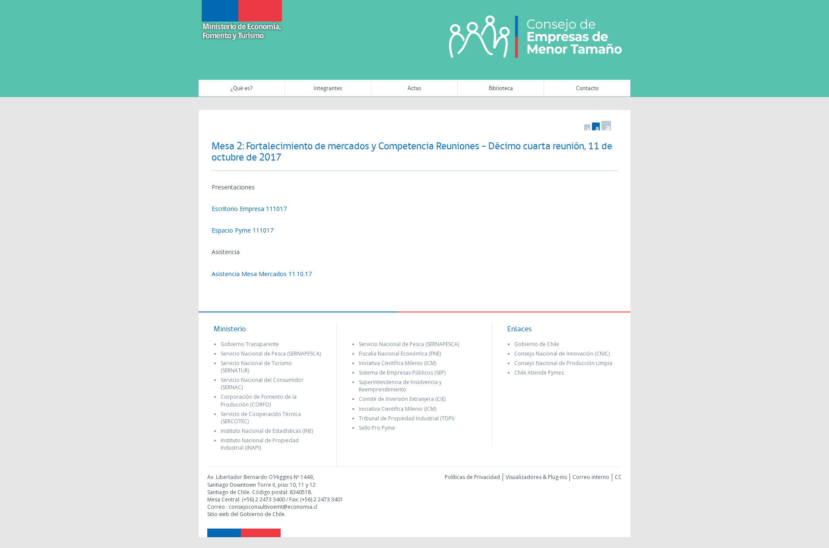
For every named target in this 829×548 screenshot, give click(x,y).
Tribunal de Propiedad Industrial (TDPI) (406, 418)
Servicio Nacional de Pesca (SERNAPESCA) (271, 353)
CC (618, 477)
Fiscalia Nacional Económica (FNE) (400, 353)
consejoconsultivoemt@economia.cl (273, 506)
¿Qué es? (242, 88)
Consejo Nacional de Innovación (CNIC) (562, 353)
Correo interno (591, 477)
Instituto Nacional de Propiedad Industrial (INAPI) (260, 444)
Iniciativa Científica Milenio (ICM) (397, 363)
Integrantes (327, 88)
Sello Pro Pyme (377, 427)
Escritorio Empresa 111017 (249, 209)
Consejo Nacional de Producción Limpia (563, 363)
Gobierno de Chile (536, 344)
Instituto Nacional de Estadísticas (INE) (267, 431)
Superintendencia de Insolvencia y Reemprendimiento (400, 385)
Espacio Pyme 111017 (242, 230)
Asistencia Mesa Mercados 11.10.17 (262, 274)
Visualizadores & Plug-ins (536, 477)
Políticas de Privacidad (472, 477)
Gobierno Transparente (250, 344)
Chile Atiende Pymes (539, 372)
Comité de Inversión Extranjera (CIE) (402, 399)
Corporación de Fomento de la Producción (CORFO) (259, 400)
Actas (414, 88)
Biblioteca (501, 88)
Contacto (587, 88)
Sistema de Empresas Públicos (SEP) (402, 372)
